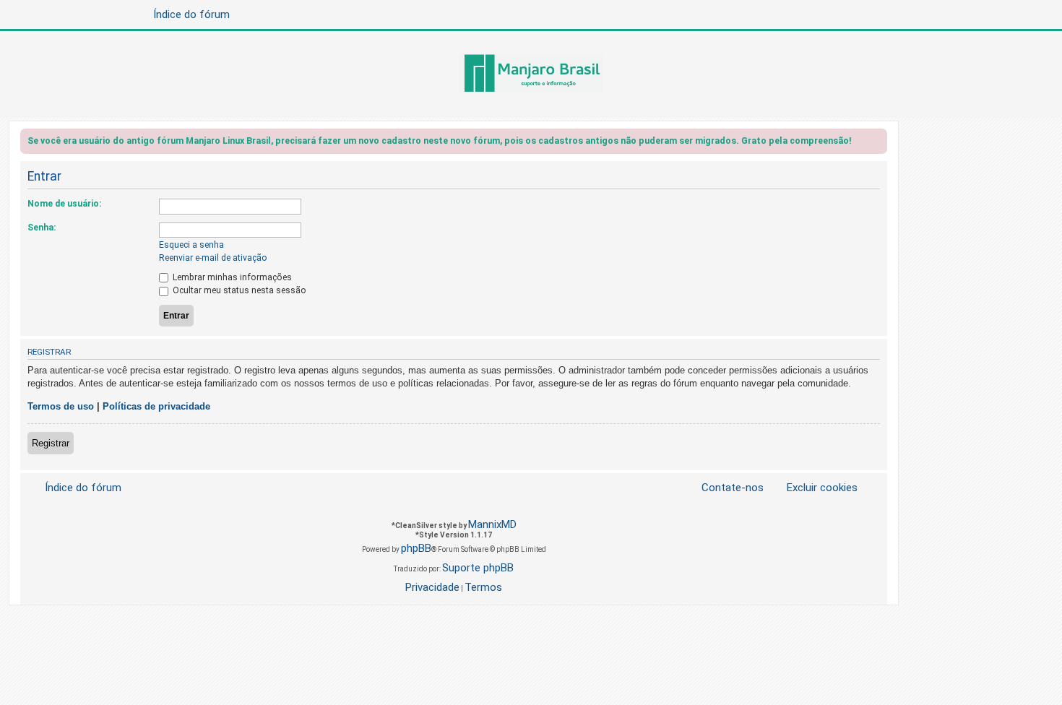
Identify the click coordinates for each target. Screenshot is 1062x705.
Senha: (41, 227)
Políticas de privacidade (156, 406)
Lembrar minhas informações (231, 277)
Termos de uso (60, 406)
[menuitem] (813, 488)
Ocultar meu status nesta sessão (238, 290)
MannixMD (492, 524)
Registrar (50, 443)
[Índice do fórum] (531, 74)
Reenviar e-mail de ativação (213, 258)
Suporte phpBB (478, 567)
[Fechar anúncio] (877, 143)
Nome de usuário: (64, 204)
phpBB (416, 548)
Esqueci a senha (191, 245)
